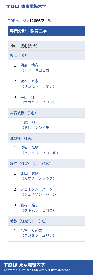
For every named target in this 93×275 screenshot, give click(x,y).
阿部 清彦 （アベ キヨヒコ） (36, 67)
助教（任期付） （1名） (29, 220)
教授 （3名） (20, 55)
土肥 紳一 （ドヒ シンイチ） (36, 125)
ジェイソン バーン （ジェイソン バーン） (40, 191)
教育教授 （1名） (24, 112)
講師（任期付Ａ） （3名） (31, 163)
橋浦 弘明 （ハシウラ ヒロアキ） (40, 150)
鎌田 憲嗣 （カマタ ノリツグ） (38, 175)
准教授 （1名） (22, 138)
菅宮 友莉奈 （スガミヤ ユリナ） (38, 233)
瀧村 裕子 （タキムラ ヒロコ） (38, 207)
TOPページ (17, 20)
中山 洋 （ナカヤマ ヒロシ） (38, 99)
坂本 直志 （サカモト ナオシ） (38, 83)
